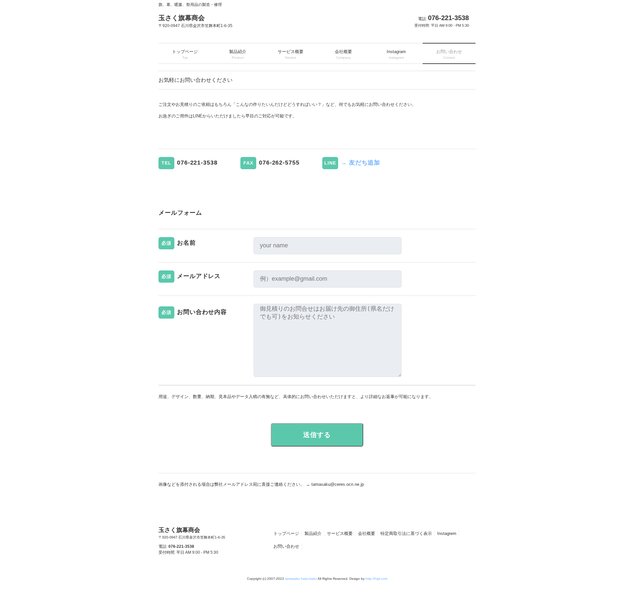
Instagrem (446, 533)
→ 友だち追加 (360, 162)
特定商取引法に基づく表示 (406, 533)
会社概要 (366, 533)
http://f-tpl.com (376, 578)
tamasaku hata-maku (301, 578)
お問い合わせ (286, 546)
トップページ (286, 533)
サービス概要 (340, 533)
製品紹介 (313, 533)
